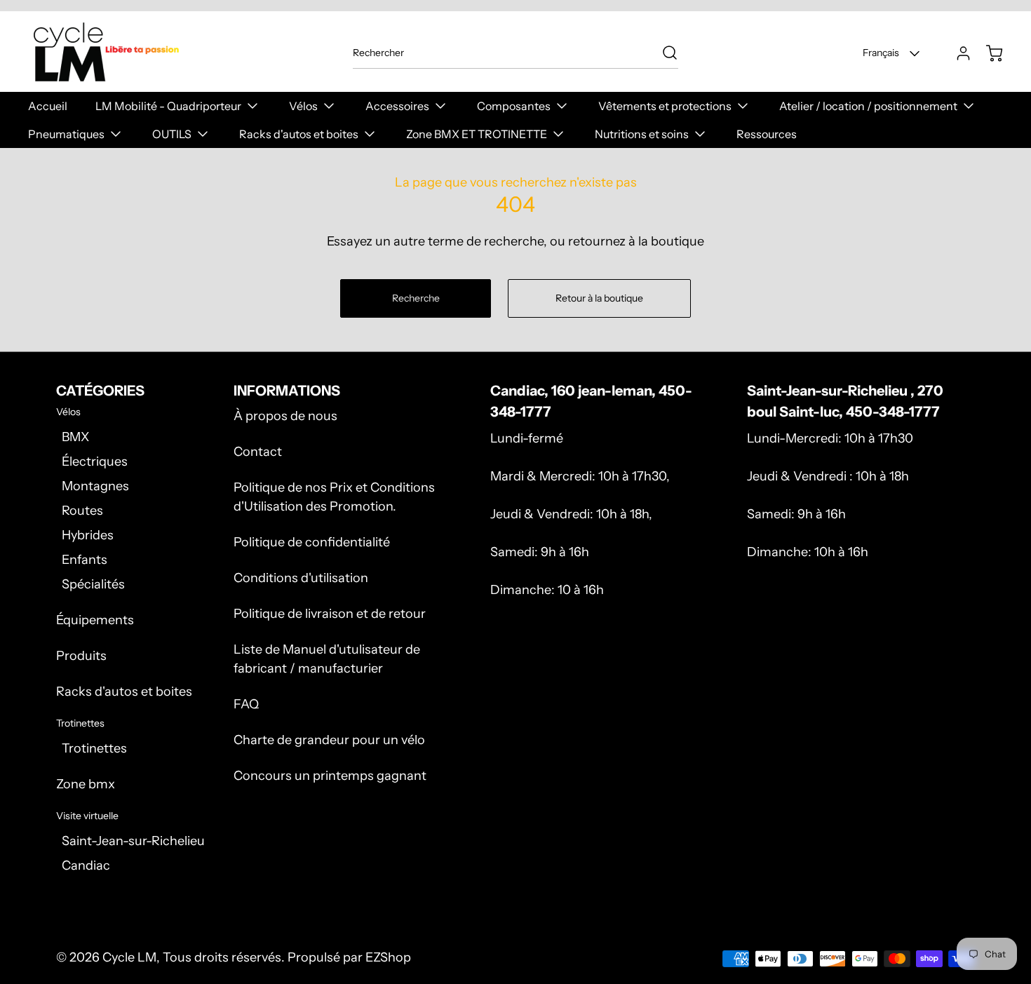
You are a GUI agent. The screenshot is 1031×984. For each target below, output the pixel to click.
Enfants (84, 559)
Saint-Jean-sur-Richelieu (133, 841)
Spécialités (93, 584)
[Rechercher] (662, 52)
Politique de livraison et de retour (330, 613)
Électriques (95, 461)
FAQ (246, 704)
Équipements (95, 620)
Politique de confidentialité (312, 542)
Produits (81, 655)
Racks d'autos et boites (124, 691)
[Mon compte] (956, 53)
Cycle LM (129, 957)
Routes (82, 510)
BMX (75, 437)
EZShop (388, 957)
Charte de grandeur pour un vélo (329, 740)
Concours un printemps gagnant (330, 775)
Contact (258, 451)
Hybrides (88, 535)
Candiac (86, 865)
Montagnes (95, 486)
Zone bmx (85, 784)
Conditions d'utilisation (301, 578)
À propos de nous (285, 416)
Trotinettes (94, 748)
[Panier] (987, 53)
